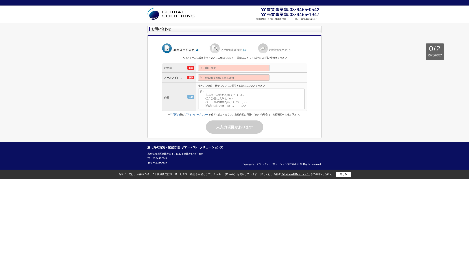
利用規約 (175, 114)
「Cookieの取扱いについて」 (295, 174)
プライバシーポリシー (196, 114)
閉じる (343, 174)
